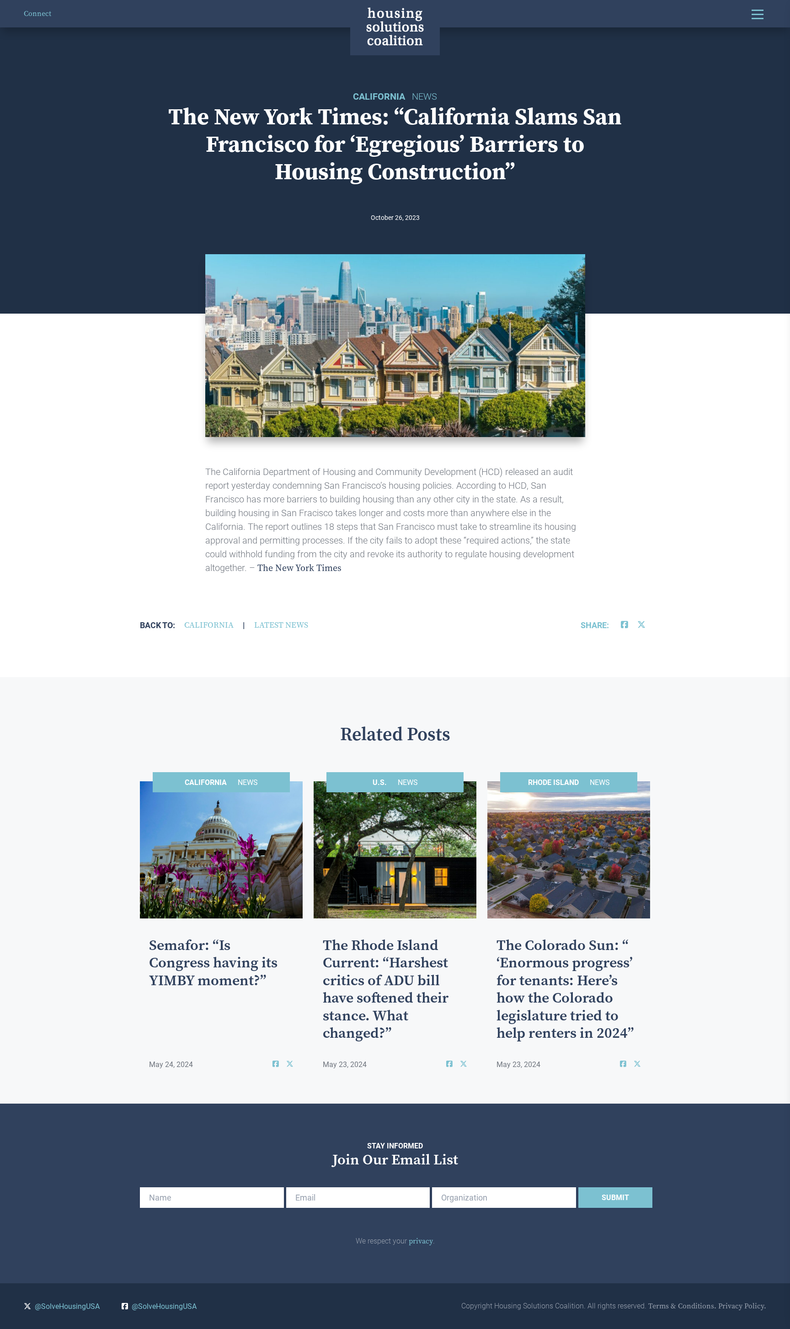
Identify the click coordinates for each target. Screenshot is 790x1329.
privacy (421, 1241)
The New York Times (299, 568)
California (209, 624)
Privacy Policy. (742, 1306)
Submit (615, 1197)
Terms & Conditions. (682, 1306)
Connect (37, 13)
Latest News (281, 624)
